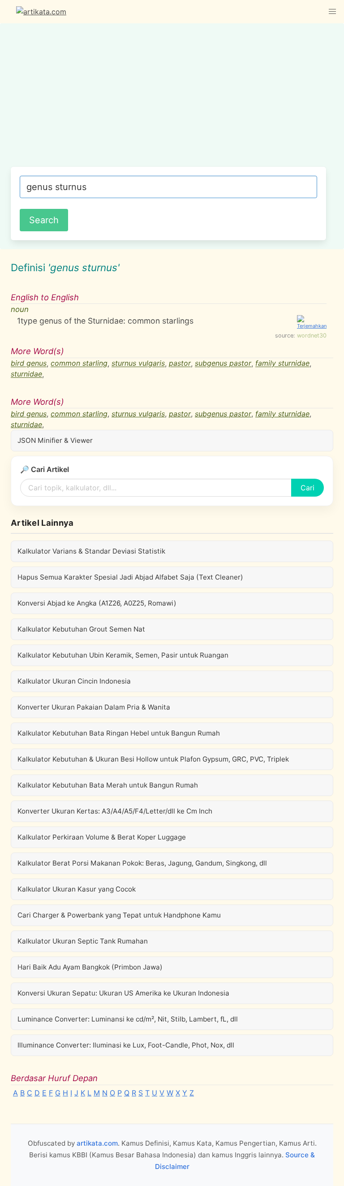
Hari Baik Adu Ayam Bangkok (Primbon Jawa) (90, 967)
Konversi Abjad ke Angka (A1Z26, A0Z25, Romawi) (96, 603)
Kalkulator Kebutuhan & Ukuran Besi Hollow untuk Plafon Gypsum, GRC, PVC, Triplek (153, 759)
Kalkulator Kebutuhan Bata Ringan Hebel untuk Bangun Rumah (118, 733)
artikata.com (97, 1143)
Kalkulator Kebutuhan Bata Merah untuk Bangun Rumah (107, 785)
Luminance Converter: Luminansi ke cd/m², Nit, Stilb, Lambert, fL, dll (127, 1019)
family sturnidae (282, 363)
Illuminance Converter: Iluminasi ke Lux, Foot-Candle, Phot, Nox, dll (125, 1045)
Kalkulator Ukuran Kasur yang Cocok (76, 889)
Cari (307, 487)
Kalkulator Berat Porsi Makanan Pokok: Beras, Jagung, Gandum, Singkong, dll (142, 863)
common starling (79, 363)
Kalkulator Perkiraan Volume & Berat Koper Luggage (101, 837)
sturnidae (26, 374)
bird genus (29, 363)
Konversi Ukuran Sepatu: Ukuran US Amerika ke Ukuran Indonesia (123, 993)
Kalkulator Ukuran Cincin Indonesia (74, 681)
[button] (332, 11)
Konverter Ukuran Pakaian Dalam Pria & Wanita (93, 707)
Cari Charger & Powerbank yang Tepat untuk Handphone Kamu (119, 915)
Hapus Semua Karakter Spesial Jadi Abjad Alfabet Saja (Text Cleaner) (130, 577)
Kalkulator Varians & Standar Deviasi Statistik (91, 551)
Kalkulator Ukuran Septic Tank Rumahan (82, 941)
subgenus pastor (223, 363)
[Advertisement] (168, 99)
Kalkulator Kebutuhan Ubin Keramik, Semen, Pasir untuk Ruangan (122, 655)
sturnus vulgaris (138, 363)
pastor (180, 363)
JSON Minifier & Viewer (55, 440)
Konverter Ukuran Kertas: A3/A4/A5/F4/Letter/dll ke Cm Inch (114, 811)
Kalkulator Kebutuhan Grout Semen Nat (81, 629)
